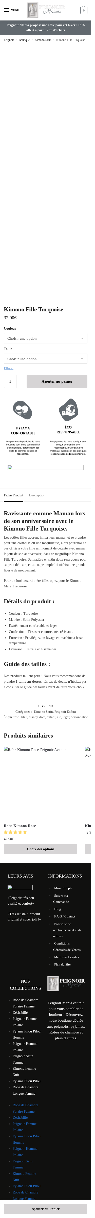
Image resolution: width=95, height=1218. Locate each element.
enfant (51, 717)
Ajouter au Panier (46, 1209)
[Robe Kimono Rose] (40, 783)
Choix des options (40, 849)
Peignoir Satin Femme (23, 1059)
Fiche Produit (13, 495)
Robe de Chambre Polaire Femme (25, 1003)
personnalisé (79, 717)
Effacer (8, 368)
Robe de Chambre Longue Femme (25, 1090)
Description (37, 495)
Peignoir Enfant (65, 712)
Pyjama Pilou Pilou (27, 1081)
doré (42, 717)
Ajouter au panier (57, 381)
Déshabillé (20, 1013)
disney (33, 717)
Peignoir (9, 40)
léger (66, 717)
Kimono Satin (43, 40)
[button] (16, 832)
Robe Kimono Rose (20, 826)
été (59, 717)
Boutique (24, 40)
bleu (24, 717)
